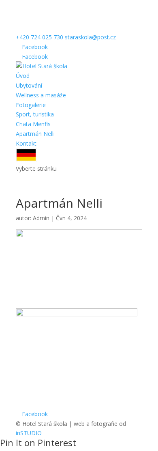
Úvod (23, 75)
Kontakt (26, 143)
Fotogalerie (31, 105)
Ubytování (29, 85)
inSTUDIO (29, 433)
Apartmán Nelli (35, 133)
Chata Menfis (33, 124)
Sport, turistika (35, 114)
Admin (41, 218)
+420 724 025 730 (39, 37)
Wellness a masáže (41, 95)
